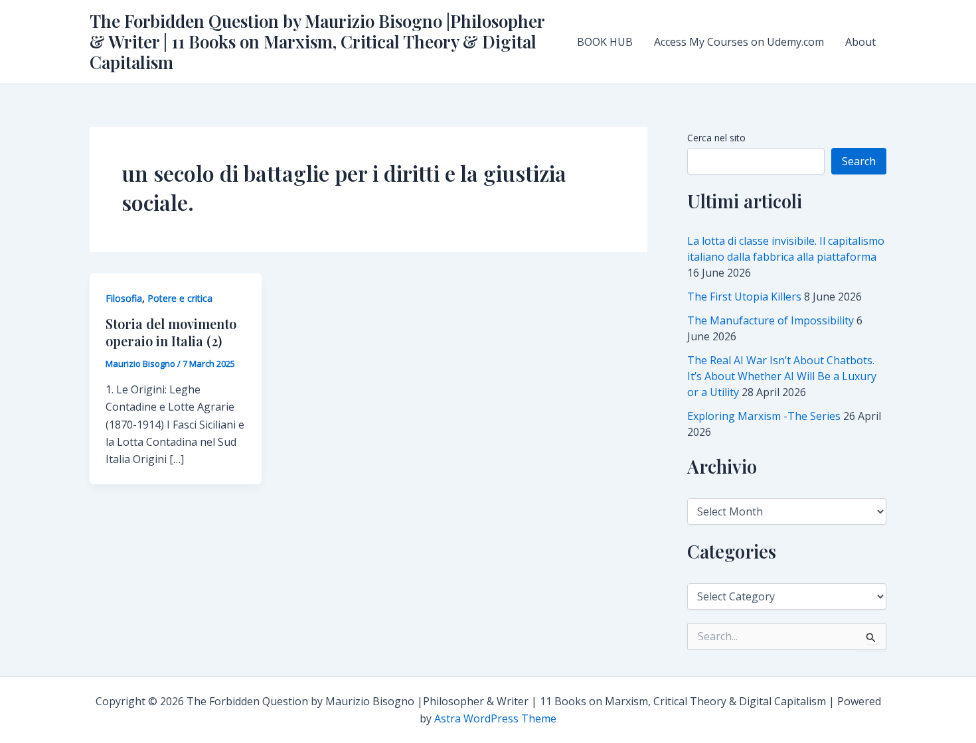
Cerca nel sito (716, 137)
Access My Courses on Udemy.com (739, 41)
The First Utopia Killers (744, 296)
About (860, 41)
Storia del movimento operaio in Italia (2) (171, 332)
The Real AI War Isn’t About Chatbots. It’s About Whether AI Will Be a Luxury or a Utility (781, 376)
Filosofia (124, 298)
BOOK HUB (605, 41)
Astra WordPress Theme (495, 718)
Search (859, 161)
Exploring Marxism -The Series (764, 416)
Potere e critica (179, 298)
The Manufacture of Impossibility (770, 320)
